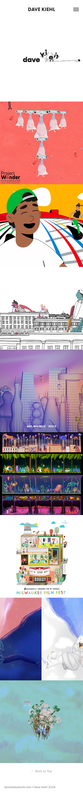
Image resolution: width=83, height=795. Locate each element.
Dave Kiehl (41, 9)
